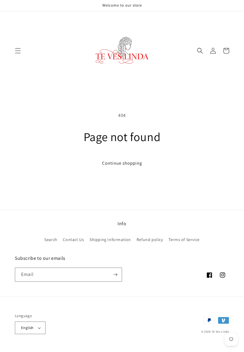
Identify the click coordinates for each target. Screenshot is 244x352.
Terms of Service (184, 239)
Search (50, 239)
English (27, 327)
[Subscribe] (115, 275)
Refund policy (150, 239)
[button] (17, 50)
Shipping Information (110, 239)
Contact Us (73, 239)
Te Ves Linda (220, 332)
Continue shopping (122, 163)
